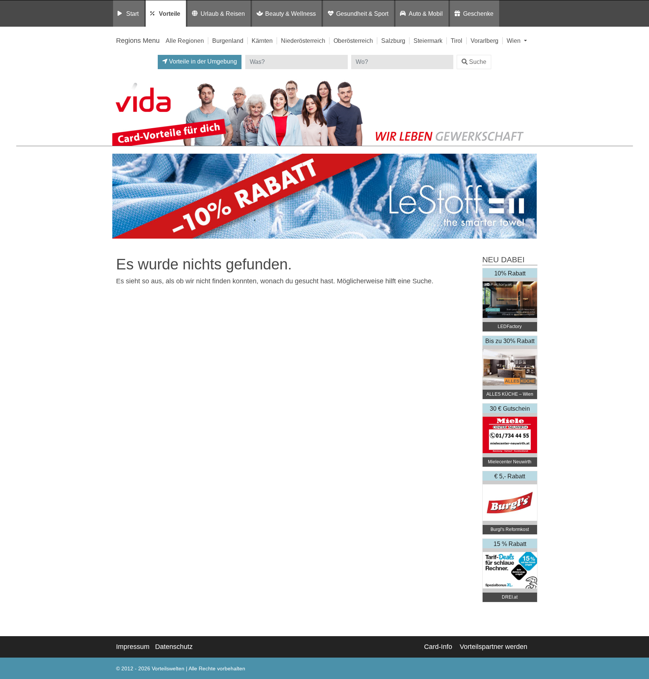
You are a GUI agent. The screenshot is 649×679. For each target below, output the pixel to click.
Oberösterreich (353, 40)
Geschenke (478, 13)
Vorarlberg (484, 40)
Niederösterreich (303, 40)
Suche (477, 62)
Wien (514, 40)
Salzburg (393, 40)
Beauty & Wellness (290, 13)
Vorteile (169, 13)
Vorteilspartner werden (493, 646)
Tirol (456, 40)
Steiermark (428, 40)
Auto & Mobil (426, 13)
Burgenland (227, 40)
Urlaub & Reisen (223, 13)
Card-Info (438, 646)
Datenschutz (174, 646)
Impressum (132, 646)
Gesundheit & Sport (362, 13)
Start (132, 13)
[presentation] (119, 196)
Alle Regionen (185, 40)
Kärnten (262, 40)
